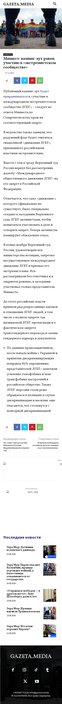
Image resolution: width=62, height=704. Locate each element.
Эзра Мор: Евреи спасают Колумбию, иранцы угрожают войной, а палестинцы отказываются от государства (23, 572)
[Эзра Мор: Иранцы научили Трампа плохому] (49, 613)
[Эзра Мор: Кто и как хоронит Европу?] (49, 630)
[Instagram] (24, 670)
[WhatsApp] (40, 80)
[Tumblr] (48, 670)
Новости (8, 54)
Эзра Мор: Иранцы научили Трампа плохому (23, 610)
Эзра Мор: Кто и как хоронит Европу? (20, 628)
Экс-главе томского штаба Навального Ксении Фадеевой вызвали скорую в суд (16, 446)
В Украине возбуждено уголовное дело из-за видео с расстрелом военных (46, 445)
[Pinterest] (32, 80)
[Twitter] (24, 80)
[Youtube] (37, 682)
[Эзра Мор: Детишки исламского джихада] (49, 551)
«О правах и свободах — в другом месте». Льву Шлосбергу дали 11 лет (23, 594)
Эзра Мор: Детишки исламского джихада (21, 549)
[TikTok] (36, 670)
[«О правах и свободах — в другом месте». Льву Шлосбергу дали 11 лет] (49, 595)
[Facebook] (17, 80)
